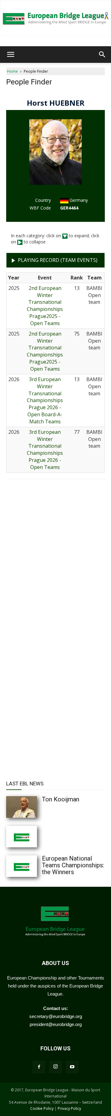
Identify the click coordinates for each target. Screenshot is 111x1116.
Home (12, 71)
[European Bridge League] (55, 18)
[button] (10, 54)
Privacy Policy (69, 1108)
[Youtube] (72, 1067)
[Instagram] (55, 1067)
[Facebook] (39, 1067)
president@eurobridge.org (56, 1024)
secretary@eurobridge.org (55, 1016)
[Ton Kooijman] (34, 807)
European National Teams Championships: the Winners (73, 865)
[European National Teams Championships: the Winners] (34, 866)
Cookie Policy (42, 1108)
